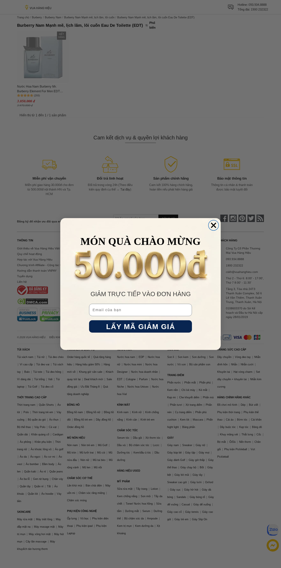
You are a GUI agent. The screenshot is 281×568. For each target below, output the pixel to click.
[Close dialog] (213, 225)
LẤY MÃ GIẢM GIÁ (140, 327)
